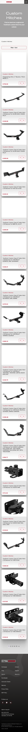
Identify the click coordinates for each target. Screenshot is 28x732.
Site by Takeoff (4, 728)
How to (3, 674)
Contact (17, 667)
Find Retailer (4, 678)
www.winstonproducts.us (6, 725)
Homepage (4, 667)
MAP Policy (4, 692)
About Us (17, 674)
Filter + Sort (14, 47)
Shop (2, 670)
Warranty (3, 685)
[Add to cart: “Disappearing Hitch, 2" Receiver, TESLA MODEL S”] (23, 83)
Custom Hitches (8, 74)
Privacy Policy (4, 689)
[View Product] (20, 83)
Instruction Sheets (5, 681)
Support (17, 670)
